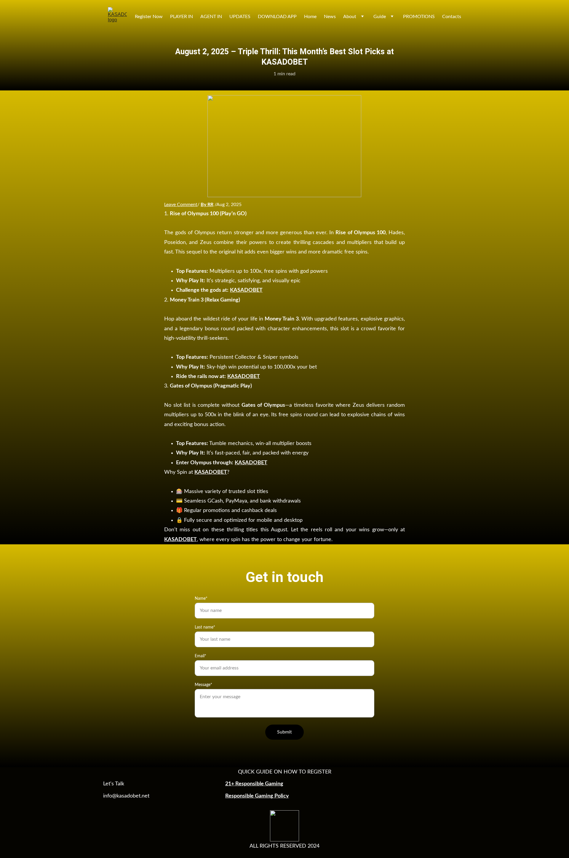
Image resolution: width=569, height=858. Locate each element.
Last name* (205, 627)
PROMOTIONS (419, 16)
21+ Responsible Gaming (254, 784)
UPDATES (239, 16)
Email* (200, 656)
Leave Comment (180, 204)
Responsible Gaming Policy (257, 796)
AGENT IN (211, 16)
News (330, 16)
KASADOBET (246, 290)
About (349, 16)
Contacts (451, 16)
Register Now (149, 16)
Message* (203, 685)
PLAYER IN (181, 16)
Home (310, 16)
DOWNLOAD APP (277, 16)
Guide (379, 16)
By (204, 204)
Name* (201, 599)
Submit (284, 732)
